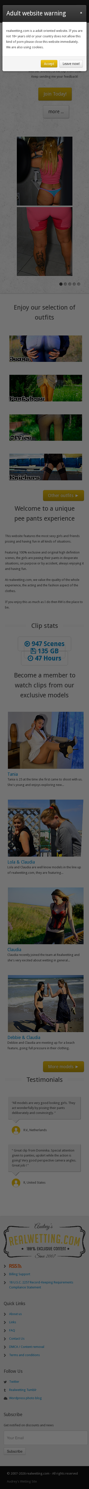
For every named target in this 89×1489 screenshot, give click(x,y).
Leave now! (71, 64)
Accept (49, 64)
